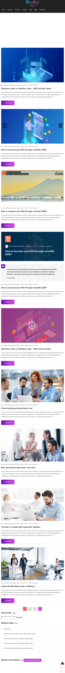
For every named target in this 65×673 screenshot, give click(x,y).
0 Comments (34, 85)
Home (3, 9)
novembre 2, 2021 (23, 405)
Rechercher (6, 613)
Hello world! (7, 629)
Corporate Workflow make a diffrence (18, 586)
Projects (24, 9)
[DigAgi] (32, 3)
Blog (35, 9)
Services (17, 9)
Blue (35, 26)
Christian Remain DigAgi (9, 85)
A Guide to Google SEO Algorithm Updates (20, 527)
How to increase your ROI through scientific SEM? (24, 150)
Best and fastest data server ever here (18, 468)
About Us (10, 9)
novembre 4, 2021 (23, 85)
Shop (30, 9)
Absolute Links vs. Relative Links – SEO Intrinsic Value (26, 88)
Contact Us (42, 9)
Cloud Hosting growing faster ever (16, 408)
